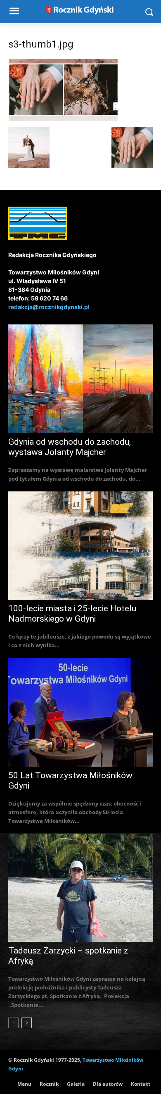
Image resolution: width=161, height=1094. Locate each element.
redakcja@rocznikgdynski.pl (49, 306)
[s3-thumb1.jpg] (63, 118)
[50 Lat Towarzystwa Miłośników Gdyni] (80, 712)
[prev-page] (13, 1023)
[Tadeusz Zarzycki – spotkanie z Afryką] (80, 888)
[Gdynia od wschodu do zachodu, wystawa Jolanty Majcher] (80, 378)
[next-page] (26, 1023)
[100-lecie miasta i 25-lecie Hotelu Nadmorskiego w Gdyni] (80, 545)
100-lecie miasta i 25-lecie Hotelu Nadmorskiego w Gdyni (72, 613)
